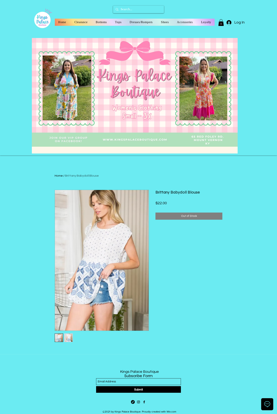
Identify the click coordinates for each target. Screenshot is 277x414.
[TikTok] (133, 402)
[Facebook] (144, 402)
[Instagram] (138, 402)
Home (59, 175)
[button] (221, 22)
